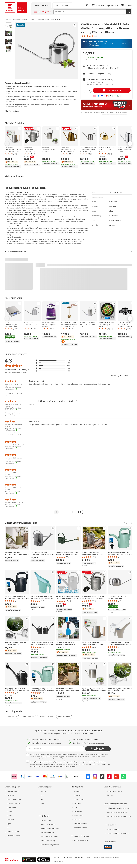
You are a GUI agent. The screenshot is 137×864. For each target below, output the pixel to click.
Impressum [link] (57, 857)
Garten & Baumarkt (14, 799)
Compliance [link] (68, 857)
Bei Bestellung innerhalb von (102, 68)
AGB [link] (88, 857)
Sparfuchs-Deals (13, 791)
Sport (9, 824)
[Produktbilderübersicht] (8, 50)
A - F (42, 795)
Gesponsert (8, 147)
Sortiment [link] (77, 803)
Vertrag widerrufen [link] (47, 832)
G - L (42, 799)
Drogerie (10, 820)
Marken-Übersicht (13, 836)
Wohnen (10, 811)
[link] (62, 5)
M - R (42, 803)
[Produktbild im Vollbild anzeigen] (46, 50)
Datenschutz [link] (79, 857)
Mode (9, 815)
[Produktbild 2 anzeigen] (8, 33)
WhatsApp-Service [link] (80, 828)
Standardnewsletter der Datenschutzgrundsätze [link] (50, 756)
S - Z (42, 807)
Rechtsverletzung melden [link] (50, 845)
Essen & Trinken (13, 832)
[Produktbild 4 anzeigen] (8, 49)
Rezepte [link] (76, 807)
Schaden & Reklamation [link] (49, 836)
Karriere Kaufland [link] (113, 829)
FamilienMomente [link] (80, 824)
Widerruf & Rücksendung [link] (50, 828)
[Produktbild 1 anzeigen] (8, 26)
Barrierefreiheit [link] (58, 862)
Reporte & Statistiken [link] (114, 791)
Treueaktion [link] (78, 811)
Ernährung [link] (77, 820)
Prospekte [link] (77, 795)
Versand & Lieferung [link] (48, 841)
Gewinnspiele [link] (78, 815)
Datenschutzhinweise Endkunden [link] (119, 816)
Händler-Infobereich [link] (81, 841)
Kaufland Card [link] (79, 799)
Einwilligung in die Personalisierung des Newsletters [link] (59, 763)
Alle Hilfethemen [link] (47, 820)
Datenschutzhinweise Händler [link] (117, 812)
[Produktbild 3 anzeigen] (8, 41)
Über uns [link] (110, 795)
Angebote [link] (77, 791)
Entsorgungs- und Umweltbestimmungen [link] (106, 857)
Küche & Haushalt (13, 803)
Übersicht (44, 791)
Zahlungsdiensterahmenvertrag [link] (118, 808)
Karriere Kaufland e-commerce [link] (118, 833)
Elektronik (11, 795)
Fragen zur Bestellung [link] (48, 824)
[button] (52, 360)
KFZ (8, 828)
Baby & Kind (11, 807)
